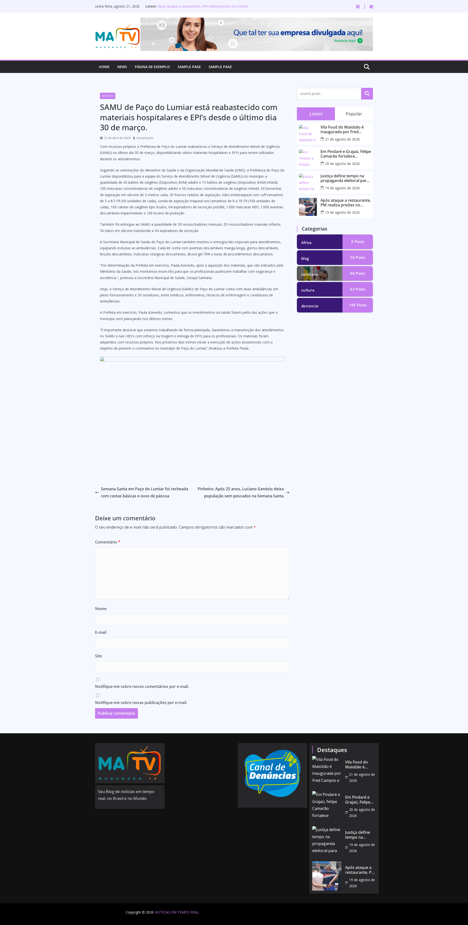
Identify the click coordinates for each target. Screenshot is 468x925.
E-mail (100, 632)
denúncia (309, 305)
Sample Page (189, 66)
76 (357, 257)
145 (358, 304)
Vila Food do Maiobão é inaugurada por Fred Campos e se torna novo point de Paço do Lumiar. (344, 129)
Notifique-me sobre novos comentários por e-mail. (142, 686)
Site (98, 656)
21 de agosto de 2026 (342, 139)
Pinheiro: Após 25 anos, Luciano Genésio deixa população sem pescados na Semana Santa (241, 492)
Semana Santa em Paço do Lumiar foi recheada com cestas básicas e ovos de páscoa (144, 492)
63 (357, 289)
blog (305, 258)
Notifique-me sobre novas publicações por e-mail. (141, 702)
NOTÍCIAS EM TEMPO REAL (177, 912)
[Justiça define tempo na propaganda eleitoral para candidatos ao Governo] (326, 840)
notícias (107, 96)
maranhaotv (144, 138)
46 (357, 273)
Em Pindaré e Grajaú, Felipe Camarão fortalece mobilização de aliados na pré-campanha (346, 154)
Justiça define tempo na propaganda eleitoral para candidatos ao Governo (345, 178)
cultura (307, 290)
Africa (306, 242)
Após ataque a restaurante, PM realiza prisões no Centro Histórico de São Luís (346, 202)
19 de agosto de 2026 (342, 188)
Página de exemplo (152, 66)
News (122, 66)
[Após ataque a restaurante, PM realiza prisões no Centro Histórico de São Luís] (326, 876)
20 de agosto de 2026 (342, 163)
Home (104, 66)
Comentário (107, 542)
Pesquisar (367, 93)
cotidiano (309, 274)
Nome (101, 608)
